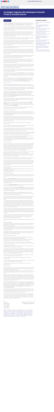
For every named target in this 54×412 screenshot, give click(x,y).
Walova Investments (11, 316)
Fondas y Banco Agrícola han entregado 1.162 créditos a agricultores (7, 305)
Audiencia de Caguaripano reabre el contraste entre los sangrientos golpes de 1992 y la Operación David (42, 26)
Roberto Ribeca (12, 315)
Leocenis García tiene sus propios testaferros (10, 84)
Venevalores (18, 315)
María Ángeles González (28, 314)
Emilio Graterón (6, 313)
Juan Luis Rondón (26, 313)
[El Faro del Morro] (10, 7)
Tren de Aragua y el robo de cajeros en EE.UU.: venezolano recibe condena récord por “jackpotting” (42, 37)
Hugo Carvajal (20, 313)
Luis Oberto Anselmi (19, 314)
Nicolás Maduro (6, 315)
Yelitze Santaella (23, 316)
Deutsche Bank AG (12, 312)
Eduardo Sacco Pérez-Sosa (27, 312)
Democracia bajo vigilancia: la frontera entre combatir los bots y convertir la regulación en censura (42, 47)
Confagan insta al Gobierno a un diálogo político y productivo (27, 303)
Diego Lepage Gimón (19, 312)
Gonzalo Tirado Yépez (13, 313)
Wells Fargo (17, 316)
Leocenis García (13, 314)
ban (22, 20)
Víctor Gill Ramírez (24, 315)
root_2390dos (15, 20)
